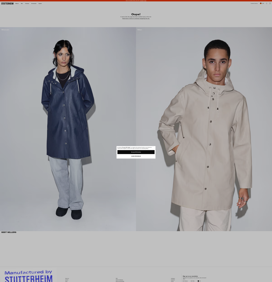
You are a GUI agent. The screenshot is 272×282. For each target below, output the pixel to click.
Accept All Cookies (136, 152)
